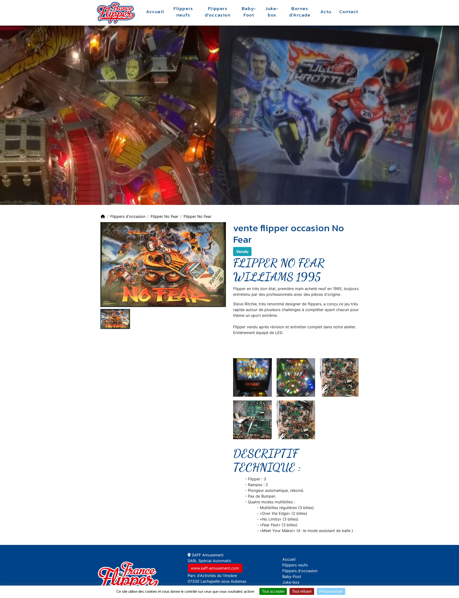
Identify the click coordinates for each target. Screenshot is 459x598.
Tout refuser (302, 591)
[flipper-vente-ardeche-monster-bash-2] (252, 419)
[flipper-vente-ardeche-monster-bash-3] (296, 377)
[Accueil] (103, 216)
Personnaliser (331, 591)
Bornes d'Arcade (300, 11)
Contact (348, 12)
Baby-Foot (249, 11)
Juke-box (272, 11)
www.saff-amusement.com (215, 568)
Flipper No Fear (164, 216)
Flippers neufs (183, 11)
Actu (325, 12)
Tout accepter (273, 591)
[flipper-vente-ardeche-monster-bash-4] (296, 419)
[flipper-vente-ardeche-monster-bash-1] (252, 377)
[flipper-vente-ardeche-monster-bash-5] (339, 377)
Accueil (155, 12)
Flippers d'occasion (218, 11)
